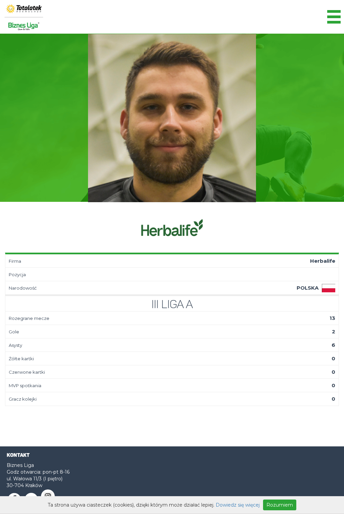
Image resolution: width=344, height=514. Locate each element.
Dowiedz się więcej (238, 505)
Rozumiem (279, 505)
